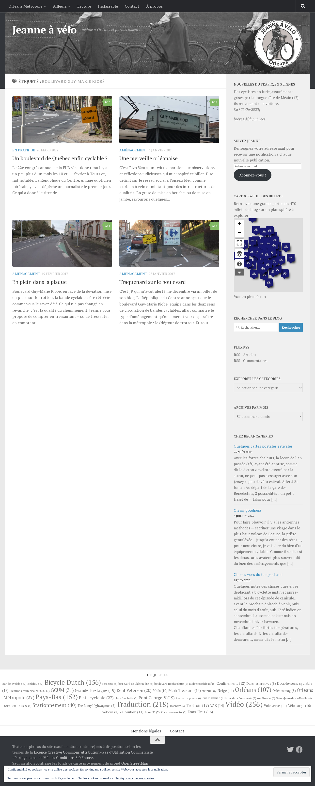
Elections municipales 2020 (30, 691)
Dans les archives (261, 684)
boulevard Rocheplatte (171, 683)
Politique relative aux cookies (135, 778)
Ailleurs (60, 6)
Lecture (84, 6)
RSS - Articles (245, 354)
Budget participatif (202, 683)
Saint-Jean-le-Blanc (18, 706)
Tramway (177, 706)
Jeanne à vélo (44, 29)
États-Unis (200, 711)
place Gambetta (126, 698)
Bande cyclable (14, 683)
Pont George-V (157, 697)
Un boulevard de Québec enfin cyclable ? (60, 158)
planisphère (281, 209)
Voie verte (275, 705)
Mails (160, 690)
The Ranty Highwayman (96, 706)
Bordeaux (109, 683)
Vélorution (131, 712)
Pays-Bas (56, 696)
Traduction (142, 704)
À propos (154, 6)
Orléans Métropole (25, 6)
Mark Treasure (184, 690)
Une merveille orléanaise (148, 158)
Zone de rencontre (174, 712)
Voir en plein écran (250, 296)
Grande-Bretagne (95, 690)
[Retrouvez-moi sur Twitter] (290, 749)
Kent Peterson (134, 690)
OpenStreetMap (134, 763)
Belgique (36, 683)
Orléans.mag (284, 691)
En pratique (23, 150)
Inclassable (108, 6)
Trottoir (197, 705)
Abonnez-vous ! (252, 175)
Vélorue (110, 712)
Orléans (253, 689)
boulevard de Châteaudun (135, 683)
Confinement (231, 683)
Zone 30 (152, 712)
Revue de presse (189, 698)
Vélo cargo (299, 705)
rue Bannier (215, 698)
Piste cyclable (96, 697)
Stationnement (54, 705)
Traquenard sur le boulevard (152, 281)
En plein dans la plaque (39, 281)
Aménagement (133, 150)
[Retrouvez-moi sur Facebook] (299, 749)
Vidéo (244, 704)
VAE (217, 705)
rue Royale (266, 698)
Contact (132, 6)
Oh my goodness (248, 510)
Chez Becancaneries (253, 436)
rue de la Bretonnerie (242, 698)
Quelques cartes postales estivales (263, 446)
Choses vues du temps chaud (258, 574)
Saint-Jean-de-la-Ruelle (294, 698)
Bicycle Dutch (73, 682)
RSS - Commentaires (251, 360)
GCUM (62, 690)
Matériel (209, 691)
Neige (226, 690)
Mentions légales (146, 731)
